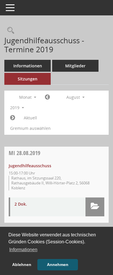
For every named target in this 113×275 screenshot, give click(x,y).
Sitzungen (27, 79)
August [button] (73, 97)
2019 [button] (15, 107)
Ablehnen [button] (21, 264)
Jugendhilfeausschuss (30, 165)
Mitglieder (75, 66)
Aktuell (30, 118)
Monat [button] (26, 97)
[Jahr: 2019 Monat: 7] (47, 97)
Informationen (27, 66)
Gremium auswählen (30, 128)
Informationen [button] (23, 249)
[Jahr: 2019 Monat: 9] (12, 118)
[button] (94, 206)
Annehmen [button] (57, 264)
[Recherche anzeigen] (9, 30)
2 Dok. (20, 204)
